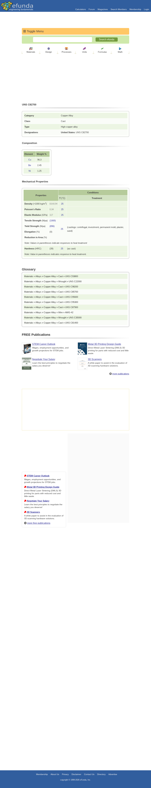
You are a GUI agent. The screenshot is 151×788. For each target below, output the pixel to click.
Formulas (102, 52)
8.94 (55, 203)
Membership (135, 9)
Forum (92, 9)
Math (120, 52)
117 (51, 215)
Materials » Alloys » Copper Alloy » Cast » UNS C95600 (51, 297)
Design (48, 52)
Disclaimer (76, 774)
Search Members (119, 9)
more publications (120, 373)
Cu (29, 159)
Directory (101, 774)
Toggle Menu (35, 31)
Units (84, 52)
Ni (30, 171)
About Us (55, 774)
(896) (52, 226)
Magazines (103, 9)
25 (62, 203)
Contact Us (89, 774)
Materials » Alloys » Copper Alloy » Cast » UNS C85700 (51, 291)
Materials (31, 52)
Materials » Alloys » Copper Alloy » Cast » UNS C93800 (51, 276)
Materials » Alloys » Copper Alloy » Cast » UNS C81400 (51, 322)
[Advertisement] (44, 636)
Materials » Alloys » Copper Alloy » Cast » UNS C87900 (51, 307)
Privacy (65, 774)
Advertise (112, 774)
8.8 (51, 203)
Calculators (80, 9)
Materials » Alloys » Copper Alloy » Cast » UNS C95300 (51, 302)
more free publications (38, 523)
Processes (66, 52)
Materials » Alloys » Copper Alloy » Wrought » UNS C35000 (53, 317)
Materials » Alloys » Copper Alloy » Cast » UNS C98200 (51, 286)
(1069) (53, 220)
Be (29, 165)
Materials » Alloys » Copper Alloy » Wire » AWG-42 (48, 312)
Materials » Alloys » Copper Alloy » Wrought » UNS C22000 (53, 281)
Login (146, 9)
